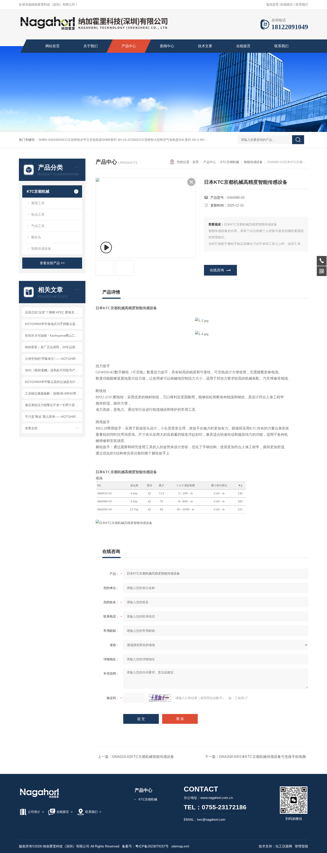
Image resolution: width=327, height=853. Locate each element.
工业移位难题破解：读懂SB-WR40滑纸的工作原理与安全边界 (53, 393)
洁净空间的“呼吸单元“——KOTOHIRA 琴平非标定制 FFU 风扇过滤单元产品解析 (53, 358)
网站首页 (52, 46)
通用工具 (37, 203)
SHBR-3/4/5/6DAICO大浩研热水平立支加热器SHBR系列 (77, 139)
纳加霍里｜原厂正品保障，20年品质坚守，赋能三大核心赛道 (53, 347)
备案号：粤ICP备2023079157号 (145, 846)
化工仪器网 (283, 846)
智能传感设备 (41, 248)
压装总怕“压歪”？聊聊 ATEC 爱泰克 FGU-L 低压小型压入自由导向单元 (53, 312)
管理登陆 (301, 846)
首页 (195, 162)
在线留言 (287, 4)
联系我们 (302, 4)
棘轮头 (36, 237)
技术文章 (205, 46)
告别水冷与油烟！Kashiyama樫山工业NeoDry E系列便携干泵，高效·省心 (53, 335)
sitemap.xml (180, 846)
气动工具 (37, 226)
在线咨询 (217, 270)
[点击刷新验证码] (160, 698)
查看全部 (31, 428)
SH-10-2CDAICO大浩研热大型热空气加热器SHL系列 (154, 139)
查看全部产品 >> (52, 263)
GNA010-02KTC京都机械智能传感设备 (143, 757)
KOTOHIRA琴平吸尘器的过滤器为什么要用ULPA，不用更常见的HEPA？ (53, 382)
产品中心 (129, 46)
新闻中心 (167, 46)
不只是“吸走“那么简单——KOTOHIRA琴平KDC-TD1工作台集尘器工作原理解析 (53, 416)
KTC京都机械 (38, 191)
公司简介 (34, 812)
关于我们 (90, 46)
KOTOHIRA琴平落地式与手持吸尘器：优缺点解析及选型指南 (53, 324)
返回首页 (272, 4)
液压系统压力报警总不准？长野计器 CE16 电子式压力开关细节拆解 (53, 405)
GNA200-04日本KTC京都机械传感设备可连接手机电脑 (262, 757)
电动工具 (37, 214)
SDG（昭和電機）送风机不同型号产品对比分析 (53, 370)
